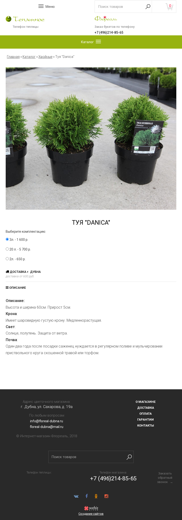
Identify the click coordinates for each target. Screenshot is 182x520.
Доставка (145, 407)
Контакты (145, 425)
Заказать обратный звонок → (165, 478)
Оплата (145, 413)
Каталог (29, 57)
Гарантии (145, 419)
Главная (13, 57)
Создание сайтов (91, 513)
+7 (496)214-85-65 (109, 32)
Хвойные (45, 57)
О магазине (145, 402)
